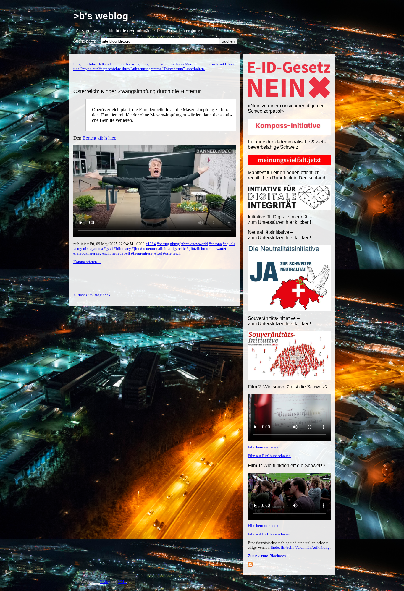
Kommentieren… (87, 262)
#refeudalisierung (87, 253)
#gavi (108, 248)
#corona (215, 244)
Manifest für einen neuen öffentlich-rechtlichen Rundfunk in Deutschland (286, 175)
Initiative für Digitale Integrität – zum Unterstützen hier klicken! (280, 219)
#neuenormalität (153, 248)
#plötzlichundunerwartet (206, 248)
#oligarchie (176, 248)
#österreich (172, 253)
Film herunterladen (263, 447)
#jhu (135, 248)
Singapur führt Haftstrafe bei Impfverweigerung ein (114, 64)
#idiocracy (122, 248)
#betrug (163, 244)
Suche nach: (84, 40)
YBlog (105, 581)
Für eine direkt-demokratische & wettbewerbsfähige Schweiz (287, 144)
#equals (229, 244)
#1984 (151, 244)
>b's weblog (100, 16)
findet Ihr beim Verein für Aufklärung (300, 547)
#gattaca (96, 248)
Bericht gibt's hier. (99, 137)
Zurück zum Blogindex (267, 556)
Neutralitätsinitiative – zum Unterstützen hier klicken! (279, 235)
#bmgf (175, 244)
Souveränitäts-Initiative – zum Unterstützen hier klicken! (279, 321)
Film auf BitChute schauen (269, 456)
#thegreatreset (142, 253)
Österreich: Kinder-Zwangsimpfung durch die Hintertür (137, 91)
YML (122, 581)
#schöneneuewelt (116, 253)
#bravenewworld (194, 244)
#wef (158, 253)
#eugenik (80, 248)
